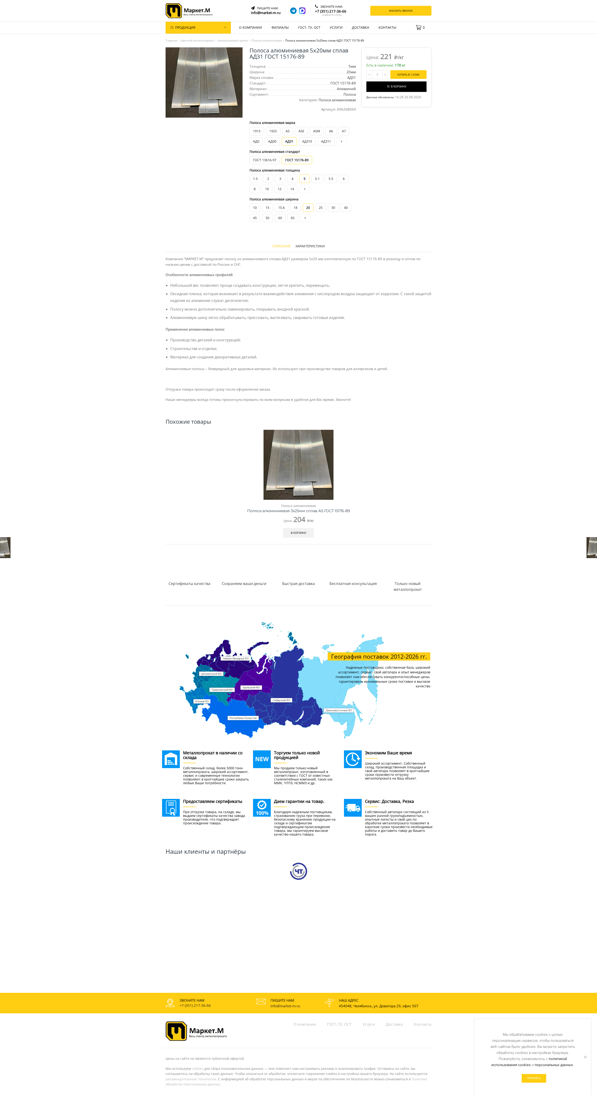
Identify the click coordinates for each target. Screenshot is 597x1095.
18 (295, 207)
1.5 (255, 178)
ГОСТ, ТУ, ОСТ (309, 27)
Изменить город (331, 15)
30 (333, 207)
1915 (256, 131)
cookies (197, 1068)
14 (292, 189)
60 (280, 218)
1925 (273, 131)
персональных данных (554, 1065)
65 (293, 218)
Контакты (387, 27)
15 (267, 207)
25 (321, 207)
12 (279, 189)
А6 (331, 131)
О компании (250, 27)
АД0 (256, 141)
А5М (316, 131)
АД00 (272, 141)
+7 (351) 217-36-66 (195, 1005)
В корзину (398, 86)
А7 (344, 131)
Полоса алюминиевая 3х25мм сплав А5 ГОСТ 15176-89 (298, 511)
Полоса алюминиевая (337, 100)
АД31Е (307, 141)
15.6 (281, 207)
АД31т (326, 141)
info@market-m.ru (285, 1006)
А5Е (301, 131)
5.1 (317, 178)
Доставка (360, 27)
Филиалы (280, 27)
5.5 (331, 178)
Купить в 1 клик (408, 74)
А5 (288, 131)
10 (267, 189)
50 (267, 218)
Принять (534, 1078)
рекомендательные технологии (191, 1079)
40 (346, 207)
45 (255, 218)
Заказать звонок (401, 10)
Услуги (336, 27)
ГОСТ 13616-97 (264, 160)
